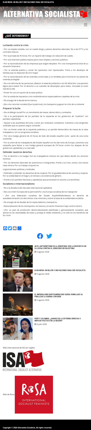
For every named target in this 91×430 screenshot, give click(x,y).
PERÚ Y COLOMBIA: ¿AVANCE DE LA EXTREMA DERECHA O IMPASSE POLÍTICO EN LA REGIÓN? (57, 319)
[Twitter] (49, 236)
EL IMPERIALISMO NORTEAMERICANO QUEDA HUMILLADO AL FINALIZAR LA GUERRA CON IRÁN (58, 295)
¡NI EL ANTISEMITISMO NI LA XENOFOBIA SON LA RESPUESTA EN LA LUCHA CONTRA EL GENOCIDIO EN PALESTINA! (60, 247)
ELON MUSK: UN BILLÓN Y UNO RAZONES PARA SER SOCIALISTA (28, 2)
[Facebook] (40, 236)
